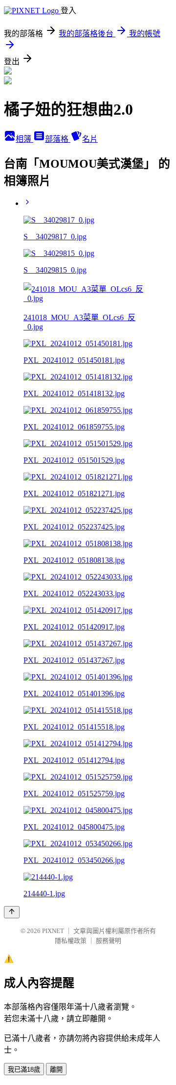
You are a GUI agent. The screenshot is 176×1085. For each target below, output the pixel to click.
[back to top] (12, 912)
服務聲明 (108, 940)
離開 (56, 1069)
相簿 (24, 139)
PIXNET (53, 930)
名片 (90, 139)
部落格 (57, 139)
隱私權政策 (71, 940)
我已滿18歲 (24, 1069)
